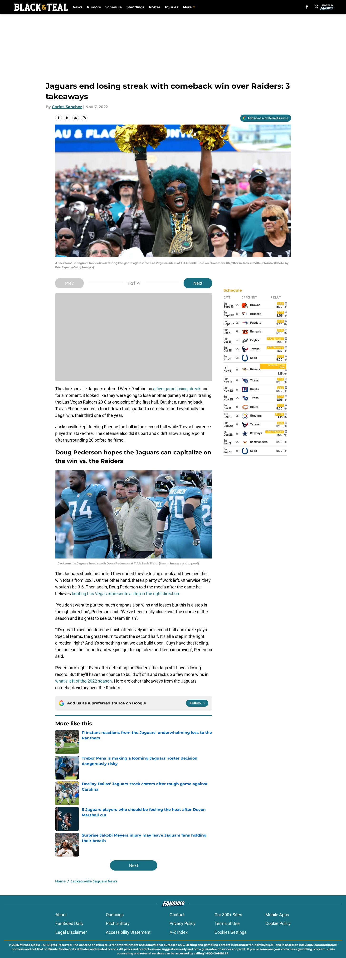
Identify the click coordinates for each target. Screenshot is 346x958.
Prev (69, 283)
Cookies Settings (230, 932)
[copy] (84, 118)
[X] (316, 7)
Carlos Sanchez (67, 107)
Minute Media (30, 945)
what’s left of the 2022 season (83, 681)
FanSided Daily (69, 923)
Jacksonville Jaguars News (94, 881)
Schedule (113, 7)
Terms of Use (227, 923)
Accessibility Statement (128, 932)
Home (60, 881)
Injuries (171, 7)
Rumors (94, 7)
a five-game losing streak (176, 388)
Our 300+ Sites (228, 914)
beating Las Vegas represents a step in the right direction (125, 593)
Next (197, 283)
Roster (154, 7)
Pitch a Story (118, 923)
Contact (177, 914)
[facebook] (307, 7)
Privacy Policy (182, 923)
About (61, 914)
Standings (135, 7)
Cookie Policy (278, 923)
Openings (115, 914)
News (77, 7)
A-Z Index (179, 932)
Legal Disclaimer (71, 932)
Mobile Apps (277, 914)
